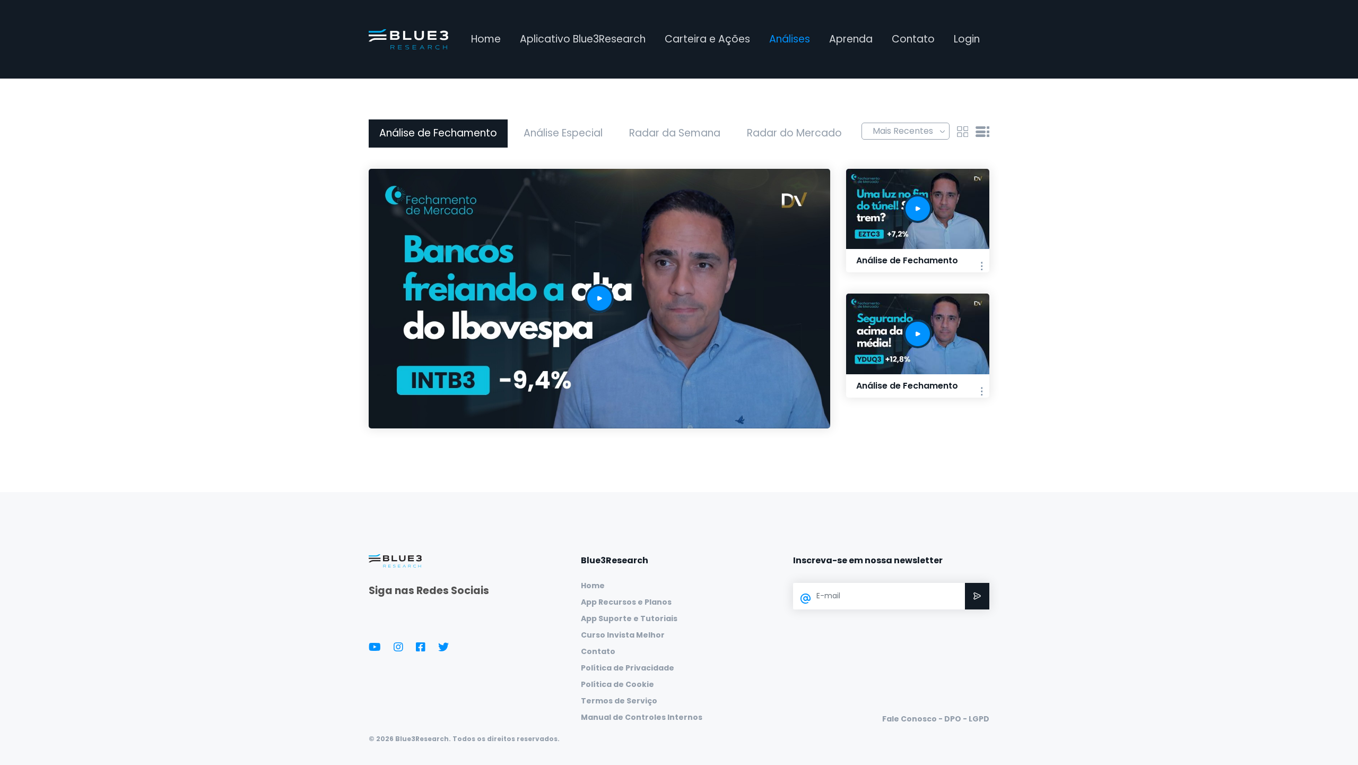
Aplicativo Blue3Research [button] (583, 39)
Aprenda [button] (851, 39)
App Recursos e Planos (626, 602)
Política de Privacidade (627, 668)
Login (967, 39)
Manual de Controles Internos (641, 717)
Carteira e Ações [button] (707, 39)
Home (486, 39)
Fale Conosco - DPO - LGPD (935, 719)
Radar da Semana (674, 133)
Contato (913, 39)
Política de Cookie (617, 684)
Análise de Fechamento (438, 133)
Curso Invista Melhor (623, 635)
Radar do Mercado (794, 133)
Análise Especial (563, 133)
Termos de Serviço (619, 700)
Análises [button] (789, 39)
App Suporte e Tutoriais (629, 618)
